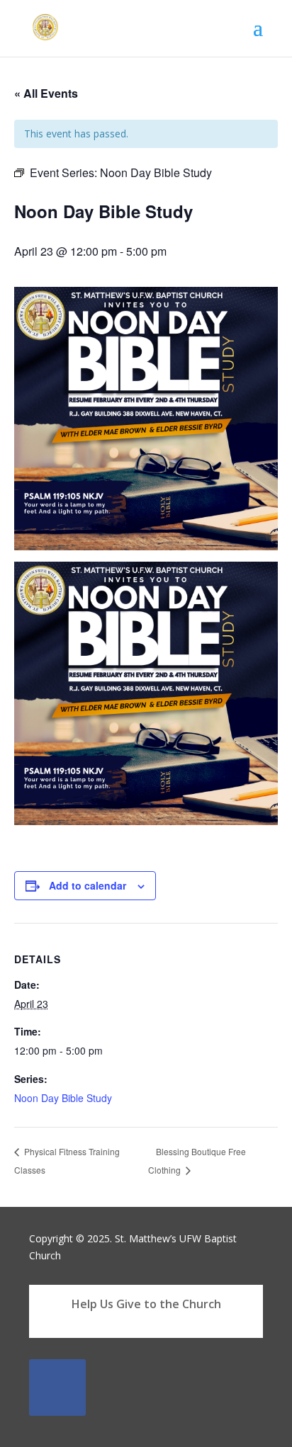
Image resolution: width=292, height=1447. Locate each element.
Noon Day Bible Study (63, 1098)
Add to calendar (87, 885)
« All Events (46, 93)
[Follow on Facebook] (57, 1387)
